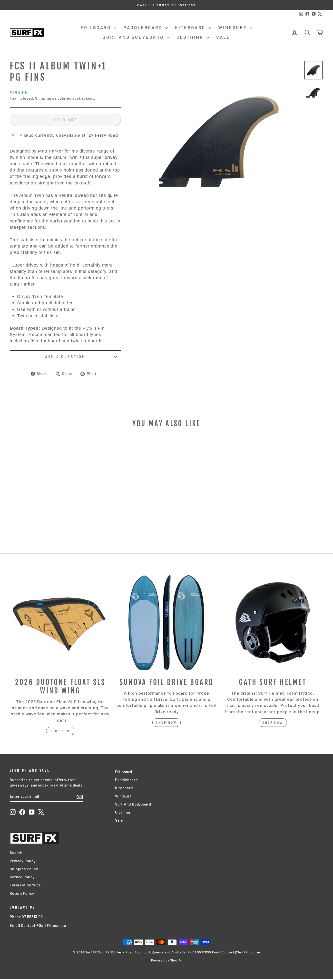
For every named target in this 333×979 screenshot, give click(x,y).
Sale (223, 37)
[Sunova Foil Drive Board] (166, 622)
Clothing (190, 37)
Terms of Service (25, 885)
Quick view (47, 508)
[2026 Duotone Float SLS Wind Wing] (60, 622)
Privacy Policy (23, 861)
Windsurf (233, 27)
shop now (60, 731)
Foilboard (97, 27)
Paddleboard (144, 27)
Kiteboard (191, 27)
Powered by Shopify (166, 960)
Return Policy (22, 893)
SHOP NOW (166, 722)
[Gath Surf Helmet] (272, 622)
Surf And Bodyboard (134, 37)
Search (16, 852)
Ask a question (65, 357)
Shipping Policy (24, 869)
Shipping (43, 98)
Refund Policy (22, 877)
